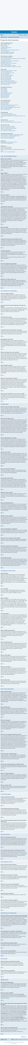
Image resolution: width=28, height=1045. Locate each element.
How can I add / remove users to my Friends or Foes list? (11, 122)
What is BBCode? (4, 88)
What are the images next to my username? (9, 63)
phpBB (23, 345)
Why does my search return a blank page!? (8, 128)
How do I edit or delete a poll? (6, 76)
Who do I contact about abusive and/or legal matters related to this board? (13, 150)
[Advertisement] (14, 16)
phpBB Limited (9, 984)
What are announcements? (6, 94)
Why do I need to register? (5, 44)
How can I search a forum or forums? (7, 126)
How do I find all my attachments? (7, 143)
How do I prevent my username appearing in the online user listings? (13, 58)
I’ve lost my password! (5, 51)
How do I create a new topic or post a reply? (9, 70)
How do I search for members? (6, 129)
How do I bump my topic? (5, 84)
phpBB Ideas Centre (6, 996)
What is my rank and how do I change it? (8, 65)
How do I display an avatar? (6, 64)
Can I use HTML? (4, 89)
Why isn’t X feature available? (6, 148)
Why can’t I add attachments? (6, 78)
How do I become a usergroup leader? (8, 106)
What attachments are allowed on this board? (9, 142)
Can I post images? (4, 91)
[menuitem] (2, 35)
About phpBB (10, 987)
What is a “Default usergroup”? (6, 108)
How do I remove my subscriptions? (7, 138)
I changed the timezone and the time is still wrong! (10, 60)
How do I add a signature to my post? (7, 72)
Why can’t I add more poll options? (7, 75)
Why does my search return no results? (8, 127)
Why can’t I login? (4, 48)
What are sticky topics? (5, 95)
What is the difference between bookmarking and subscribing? (12, 134)
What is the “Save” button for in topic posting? (9, 82)
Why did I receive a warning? (6, 79)
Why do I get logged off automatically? (7, 52)
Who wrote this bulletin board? (6, 147)
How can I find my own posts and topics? (8, 130)
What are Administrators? (5, 101)
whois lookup (4, 1009)
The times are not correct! (5, 59)
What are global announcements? (7, 92)
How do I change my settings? (6, 57)
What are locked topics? (5, 96)
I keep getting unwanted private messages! (8, 114)
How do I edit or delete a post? (6, 71)
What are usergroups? (5, 103)
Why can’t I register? (4, 46)
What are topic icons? (5, 97)
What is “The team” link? (5, 109)
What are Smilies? (4, 90)
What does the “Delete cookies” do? (7, 53)
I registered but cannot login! (6, 47)
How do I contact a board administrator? (8, 151)
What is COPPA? (4, 45)
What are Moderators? (5, 102)
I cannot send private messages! (7, 113)
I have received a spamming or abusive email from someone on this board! (13, 116)
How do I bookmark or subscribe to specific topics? (10, 135)
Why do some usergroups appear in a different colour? (10, 107)
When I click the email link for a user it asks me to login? (11, 66)
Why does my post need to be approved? (8, 83)
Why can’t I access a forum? (6, 77)
